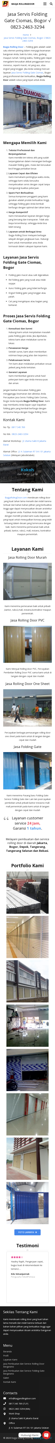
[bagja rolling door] (27, 893)
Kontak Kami (9, 1381)
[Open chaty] (46, 1435)
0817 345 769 (18, 427)
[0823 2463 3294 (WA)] (6, 1409)
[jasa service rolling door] (27, 1203)
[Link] (5, 4)
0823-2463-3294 (20, 434)
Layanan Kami (10, 1359)
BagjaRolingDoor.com (16, 497)
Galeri (6, 1377)
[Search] (51, 4)
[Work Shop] (6, 1414)
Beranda (7, 1351)
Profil (5, 1355)
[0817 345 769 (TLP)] (6, 1404)
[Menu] (45, 4)
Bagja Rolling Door (13, 46)
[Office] (6, 1423)
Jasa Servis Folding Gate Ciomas (27, 72)
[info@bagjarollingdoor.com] (6, 1398)
